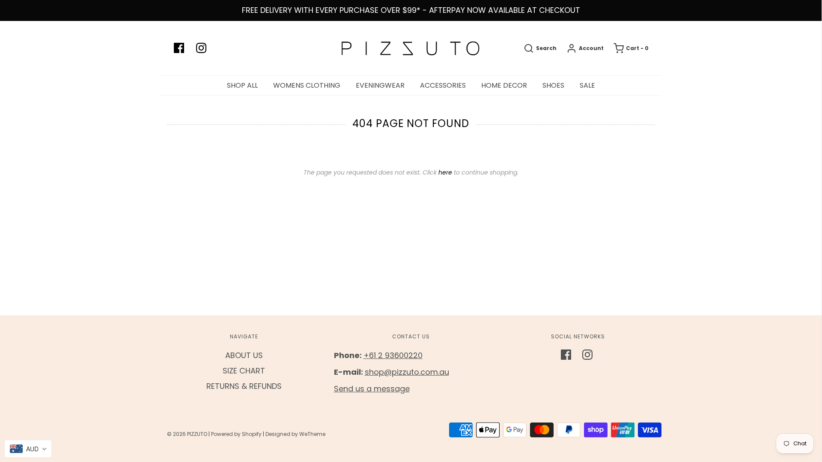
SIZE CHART (244, 370)
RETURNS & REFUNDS (244, 386)
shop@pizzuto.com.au (407, 372)
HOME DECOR (504, 85)
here (445, 172)
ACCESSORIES (443, 85)
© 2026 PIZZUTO (187, 434)
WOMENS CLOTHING (306, 85)
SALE (587, 85)
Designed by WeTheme (295, 434)
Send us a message (372, 388)
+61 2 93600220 (393, 355)
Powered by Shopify (236, 434)
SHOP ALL (242, 85)
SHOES (553, 85)
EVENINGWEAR (380, 85)
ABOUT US (244, 355)
